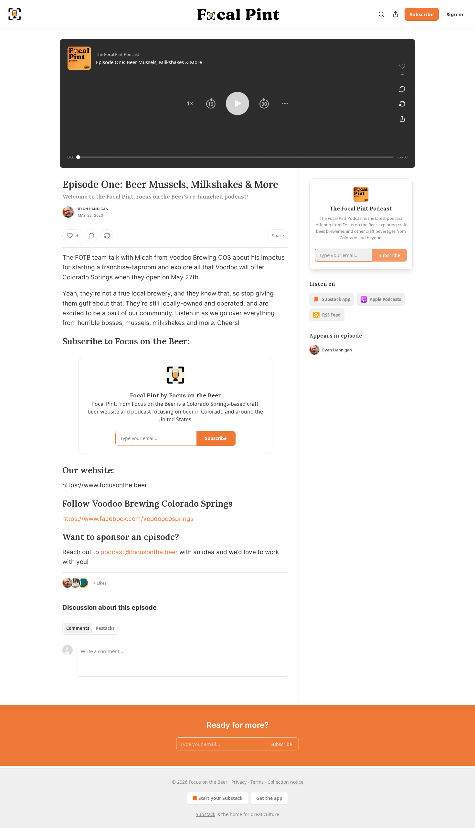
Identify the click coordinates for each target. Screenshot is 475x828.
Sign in (455, 14)
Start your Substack (220, 798)
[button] (190, 103)
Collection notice (285, 782)
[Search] (381, 14)
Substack (205, 814)
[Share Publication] (395, 14)
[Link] (53, 341)
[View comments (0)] (402, 88)
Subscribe (422, 14)
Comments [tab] (77, 628)
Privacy (239, 782)
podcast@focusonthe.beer (139, 552)
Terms (257, 782)
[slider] (236, 157)
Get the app (269, 798)
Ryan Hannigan (93, 209)
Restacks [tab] (105, 628)
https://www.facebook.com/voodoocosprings (128, 518)
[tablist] (90, 628)
